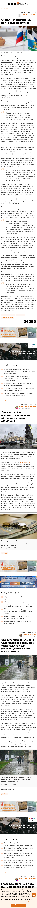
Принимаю (18, 905)
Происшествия (20, 315)
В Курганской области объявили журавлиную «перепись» (15, 598)
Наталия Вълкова (29, 634)
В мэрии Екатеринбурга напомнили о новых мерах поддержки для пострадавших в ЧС (19, 844)
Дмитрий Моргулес (29, 14)
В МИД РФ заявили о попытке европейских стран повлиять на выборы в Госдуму (19, 861)
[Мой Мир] (32, 321)
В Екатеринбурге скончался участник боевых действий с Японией (17, 617)
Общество (5, 553)
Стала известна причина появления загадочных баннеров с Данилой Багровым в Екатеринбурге (19, 371)
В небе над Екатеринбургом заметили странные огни (17, 622)
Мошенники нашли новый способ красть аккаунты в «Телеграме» (18, 384)
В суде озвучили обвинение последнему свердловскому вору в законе (18, 394)
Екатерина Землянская (27, 406)
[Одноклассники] (27, 321)
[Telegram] (30, 321)
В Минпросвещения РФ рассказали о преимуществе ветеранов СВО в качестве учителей (19, 611)
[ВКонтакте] (25, 321)
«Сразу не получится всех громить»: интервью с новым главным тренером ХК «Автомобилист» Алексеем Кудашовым (19, 604)
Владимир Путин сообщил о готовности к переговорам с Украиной (19, 389)
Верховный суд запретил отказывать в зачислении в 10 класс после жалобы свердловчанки (18, 378)
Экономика (12, 315)
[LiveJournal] (35, 321)
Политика (4, 315)
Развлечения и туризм (8, 317)
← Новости (5, 8)
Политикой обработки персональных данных (19, 901)
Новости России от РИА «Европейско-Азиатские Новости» (14, 4)
